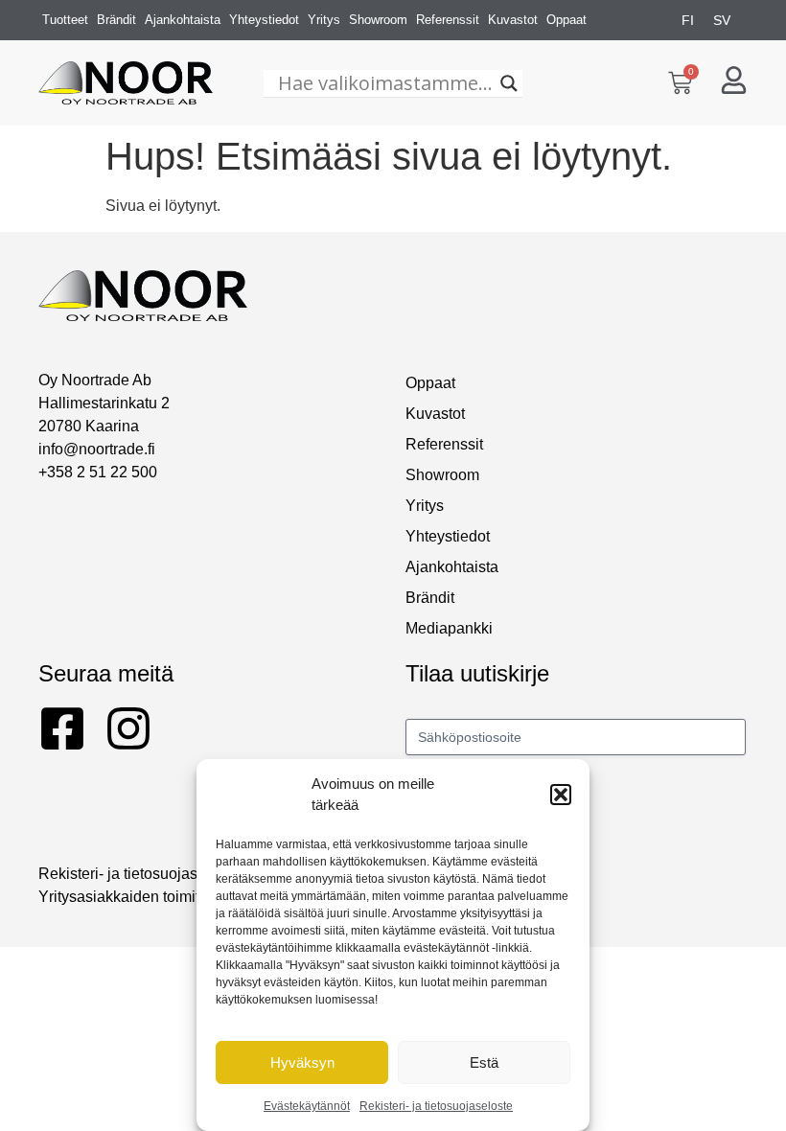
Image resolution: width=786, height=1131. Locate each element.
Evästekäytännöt (307, 1106)
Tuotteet (65, 19)
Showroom (378, 19)
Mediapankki (449, 628)
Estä (484, 1062)
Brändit (116, 19)
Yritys (324, 19)
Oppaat (566, 19)
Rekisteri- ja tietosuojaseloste (436, 1106)
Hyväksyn (302, 1062)
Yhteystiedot (264, 19)
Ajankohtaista (182, 19)
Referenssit (447, 19)
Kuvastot (513, 19)
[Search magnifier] (509, 83)
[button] (560, 794)
